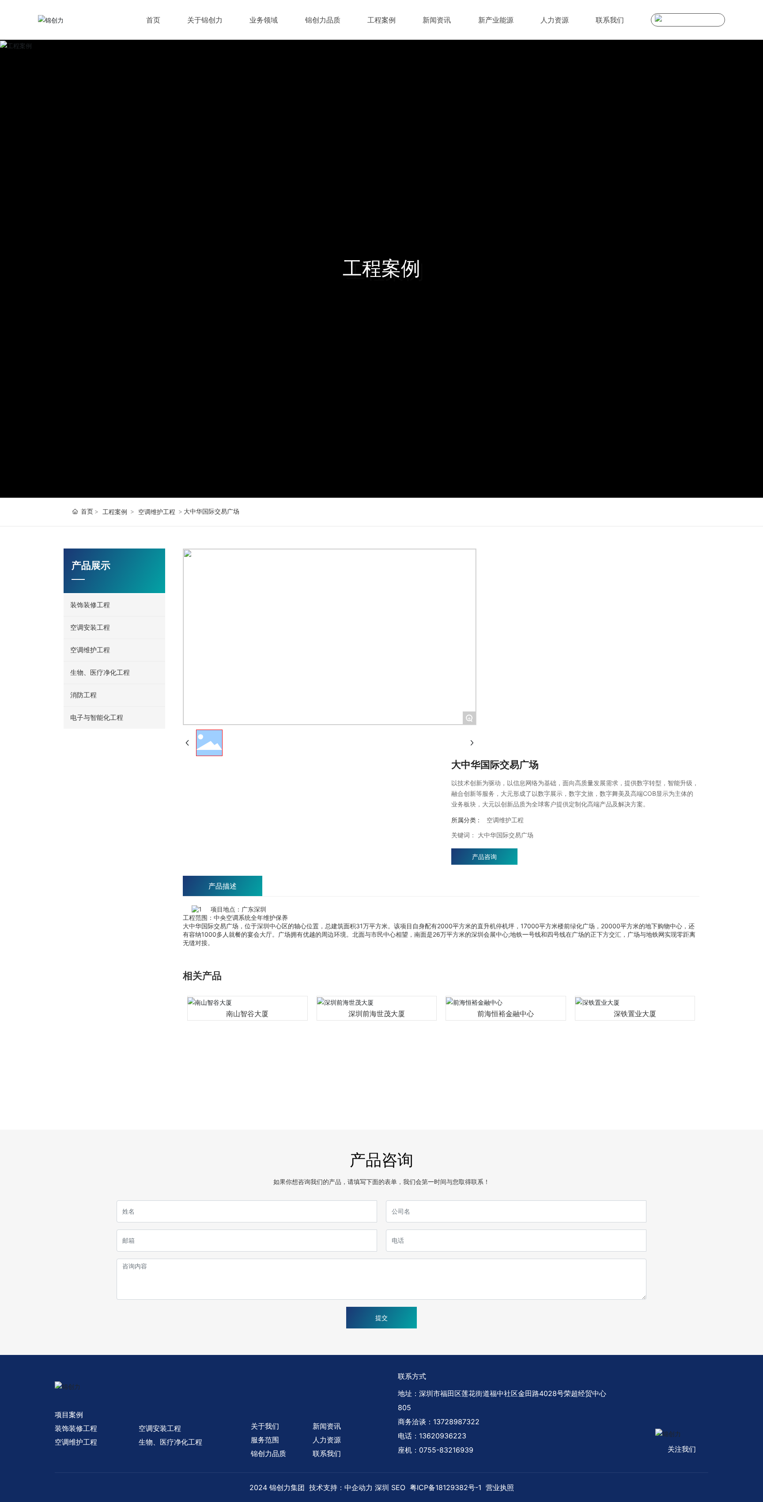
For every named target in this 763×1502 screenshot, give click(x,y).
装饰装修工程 (76, 1428)
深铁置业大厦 (635, 1013)
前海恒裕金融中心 (505, 1013)
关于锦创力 (205, 19)
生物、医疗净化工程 (170, 1442)
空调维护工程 (156, 511)
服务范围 (265, 1439)
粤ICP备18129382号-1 (445, 1487)
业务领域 (263, 19)
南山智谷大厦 (247, 1013)
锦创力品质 (322, 19)
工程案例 (381, 19)
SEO (398, 1487)
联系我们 (610, 19)
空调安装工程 (160, 1428)
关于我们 (265, 1426)
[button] (196, 1099)
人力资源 (554, 19)
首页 (153, 19)
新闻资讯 (437, 19)
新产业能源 (496, 19)
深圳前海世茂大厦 (376, 1013)
